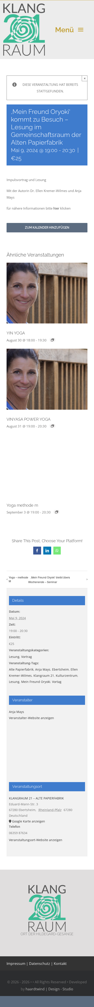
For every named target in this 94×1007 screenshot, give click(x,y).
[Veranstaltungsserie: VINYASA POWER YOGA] (52, 426)
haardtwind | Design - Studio (49, 989)
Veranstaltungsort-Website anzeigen (35, 840)
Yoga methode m (22, 505)
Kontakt (60, 963)
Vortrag (26, 657)
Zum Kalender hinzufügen (47, 227)
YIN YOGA (16, 333)
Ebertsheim (60, 669)
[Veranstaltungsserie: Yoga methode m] (56, 512)
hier (56, 208)
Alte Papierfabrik (21, 669)
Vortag (56, 682)
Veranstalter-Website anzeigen (31, 718)
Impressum (16, 963)
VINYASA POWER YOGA (28, 419)
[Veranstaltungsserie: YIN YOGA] (52, 340)
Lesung (14, 657)
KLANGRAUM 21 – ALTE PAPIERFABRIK (36, 798)
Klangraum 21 (43, 675)
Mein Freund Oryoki (35, 682)
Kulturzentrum (66, 675)
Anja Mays (42, 669)
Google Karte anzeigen (28, 821)
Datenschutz (39, 963)
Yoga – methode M (18, 579)
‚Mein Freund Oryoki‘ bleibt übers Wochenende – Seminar (49, 579)
